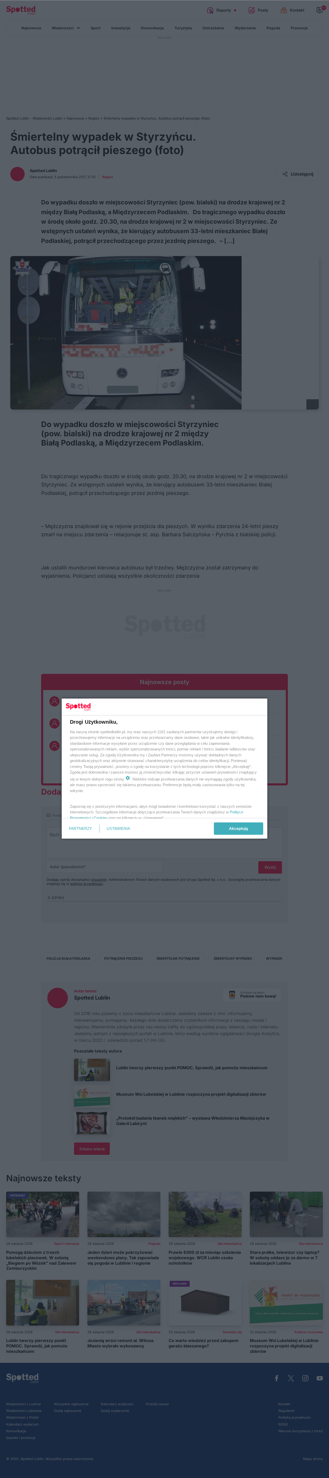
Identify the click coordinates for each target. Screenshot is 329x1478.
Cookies (100, 818)
